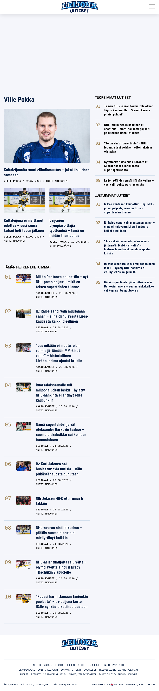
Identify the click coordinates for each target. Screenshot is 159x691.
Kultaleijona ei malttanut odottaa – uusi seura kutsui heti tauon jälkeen (24, 225)
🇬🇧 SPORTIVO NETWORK (124, 684)
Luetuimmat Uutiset (112, 195)
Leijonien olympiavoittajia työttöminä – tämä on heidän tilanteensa (66, 228)
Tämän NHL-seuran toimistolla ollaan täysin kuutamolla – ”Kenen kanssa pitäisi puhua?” (128, 110)
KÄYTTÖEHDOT (147, 684)
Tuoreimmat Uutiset (113, 97)
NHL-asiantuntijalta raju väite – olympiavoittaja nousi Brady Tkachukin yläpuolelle (61, 567)
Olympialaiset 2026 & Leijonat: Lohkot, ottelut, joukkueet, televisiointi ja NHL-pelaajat (78, 669)
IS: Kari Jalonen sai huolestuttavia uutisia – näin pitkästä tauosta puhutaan (59, 469)
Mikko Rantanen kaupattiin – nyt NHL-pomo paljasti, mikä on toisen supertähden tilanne (62, 281)
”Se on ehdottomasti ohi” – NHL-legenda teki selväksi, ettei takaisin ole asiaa (128, 147)
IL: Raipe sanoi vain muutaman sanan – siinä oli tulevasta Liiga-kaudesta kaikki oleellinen (62, 316)
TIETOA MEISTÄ (100, 684)
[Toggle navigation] (152, 7)
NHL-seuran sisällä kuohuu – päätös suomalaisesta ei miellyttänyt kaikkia (59, 532)
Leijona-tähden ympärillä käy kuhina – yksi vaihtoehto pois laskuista (129, 182)
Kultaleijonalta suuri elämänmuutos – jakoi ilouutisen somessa (47, 172)
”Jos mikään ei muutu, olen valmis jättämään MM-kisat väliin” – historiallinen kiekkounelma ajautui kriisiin (59, 353)
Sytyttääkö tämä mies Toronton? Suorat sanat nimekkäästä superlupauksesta (126, 166)
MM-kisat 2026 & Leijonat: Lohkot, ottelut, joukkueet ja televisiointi (78, 665)
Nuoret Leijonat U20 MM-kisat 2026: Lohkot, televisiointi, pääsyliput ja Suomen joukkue (78, 674)
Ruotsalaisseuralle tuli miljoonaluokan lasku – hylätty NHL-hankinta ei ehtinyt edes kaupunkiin (60, 393)
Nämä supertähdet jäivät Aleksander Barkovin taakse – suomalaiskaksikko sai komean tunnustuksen (61, 432)
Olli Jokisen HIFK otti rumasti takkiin (59, 501)
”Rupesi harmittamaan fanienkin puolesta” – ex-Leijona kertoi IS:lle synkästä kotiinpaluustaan (62, 601)
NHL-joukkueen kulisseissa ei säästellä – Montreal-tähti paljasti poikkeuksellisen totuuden (126, 129)
